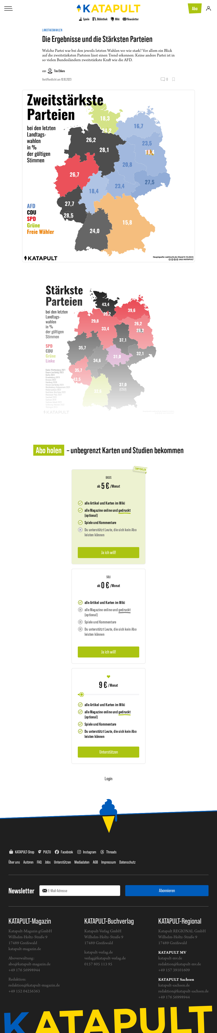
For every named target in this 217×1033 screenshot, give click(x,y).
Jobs (48, 862)
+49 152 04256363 (24, 991)
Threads (111, 852)
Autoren (28, 862)
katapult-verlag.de (98, 952)
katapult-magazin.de (24, 949)
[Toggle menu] (8, 8)
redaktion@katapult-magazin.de (34, 985)
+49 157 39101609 (174, 970)
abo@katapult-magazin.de (29, 964)
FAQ (39, 862)
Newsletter (21, 890)
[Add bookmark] (173, 79)
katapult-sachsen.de (174, 985)
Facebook (67, 852)
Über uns (14, 862)
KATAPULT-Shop (24, 852)
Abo (195, 8)
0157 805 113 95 (98, 964)
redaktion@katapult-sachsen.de (183, 991)
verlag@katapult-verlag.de (105, 958)
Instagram (89, 852)
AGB (95, 862)
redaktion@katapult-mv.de (179, 964)
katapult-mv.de (170, 958)
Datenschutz (127, 862)
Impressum (108, 862)
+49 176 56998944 (24, 970)
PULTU (47, 852)
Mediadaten (81, 862)
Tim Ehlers (59, 71)
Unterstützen (62, 862)
